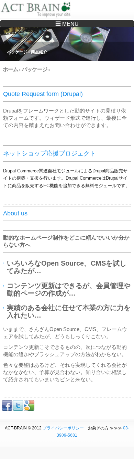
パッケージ (34, 69)
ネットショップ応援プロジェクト (49, 153)
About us (15, 213)
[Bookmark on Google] (29, 409)
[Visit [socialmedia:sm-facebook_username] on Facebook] (7, 409)
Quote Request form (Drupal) (43, 93)
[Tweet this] (18, 409)
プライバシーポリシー (63, 428)
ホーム (10, 69)
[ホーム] (37, 10)
